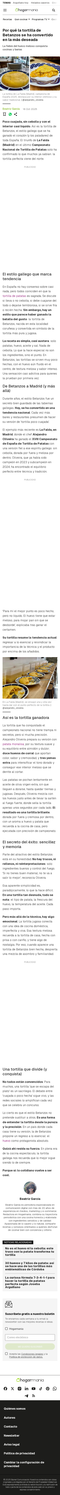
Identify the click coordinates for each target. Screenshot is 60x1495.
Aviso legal (12, 1444)
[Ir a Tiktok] (41, 1389)
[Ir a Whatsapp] (55, 1389)
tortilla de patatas (14, 296)
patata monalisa (13, 744)
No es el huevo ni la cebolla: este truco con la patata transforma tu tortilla (29, 1252)
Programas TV (39, 19)
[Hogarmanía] (28, 10)
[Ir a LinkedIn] (26, 1389)
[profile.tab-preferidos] (4, 114)
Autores (9, 1417)
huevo (6, 1141)
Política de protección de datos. (26, 1356)
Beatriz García (11, 109)
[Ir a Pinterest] (48, 1389)
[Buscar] (53, 10)
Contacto (10, 1426)
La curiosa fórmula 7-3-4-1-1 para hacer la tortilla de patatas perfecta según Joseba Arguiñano (30, 1282)
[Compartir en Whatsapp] (10, 114)
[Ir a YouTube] (34, 1389)
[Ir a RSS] (34, 1396)
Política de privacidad (19, 1453)
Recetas (7, 19)
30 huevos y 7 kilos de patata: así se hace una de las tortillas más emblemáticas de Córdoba (29, 1266)
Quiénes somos (14, 1408)
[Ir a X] (12, 1389)
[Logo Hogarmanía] (30, 1380)
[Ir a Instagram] (19, 1389)
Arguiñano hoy (20, 2)
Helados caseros (40, 2)
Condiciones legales (32, 1354)
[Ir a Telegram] (26, 1396)
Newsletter (12, 1435)
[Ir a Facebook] (5, 1389)
